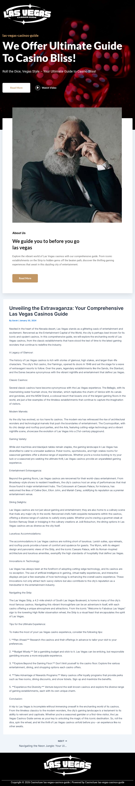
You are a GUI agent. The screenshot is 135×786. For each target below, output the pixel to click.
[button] (67, 83)
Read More (16, 87)
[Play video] (37, 87)
